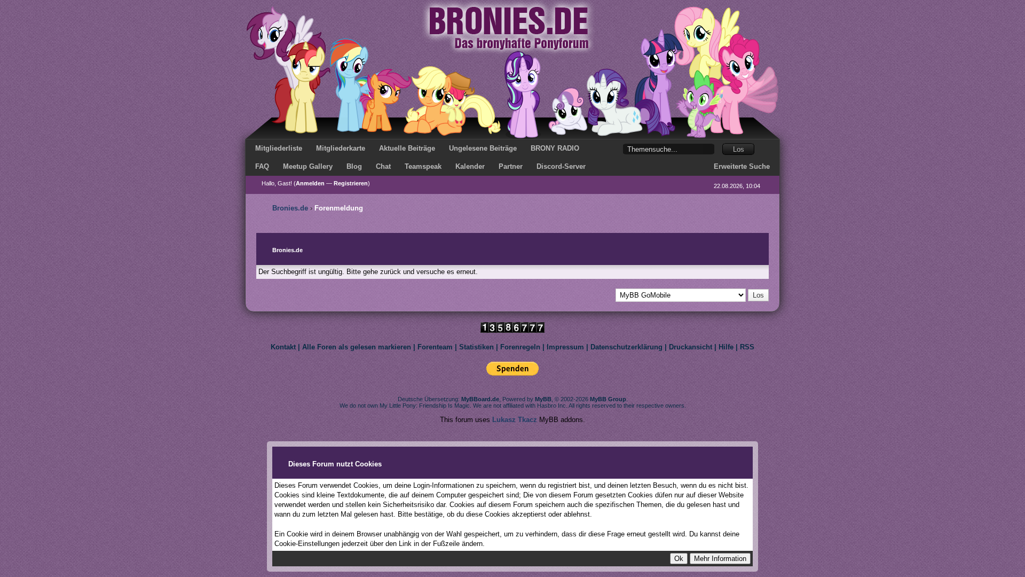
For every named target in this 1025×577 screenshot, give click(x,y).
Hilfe (726, 347)
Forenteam (435, 347)
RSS (747, 347)
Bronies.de (290, 208)
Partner (511, 166)
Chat (383, 166)
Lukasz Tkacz (514, 420)
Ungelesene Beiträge (483, 148)
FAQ (262, 166)
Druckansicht (690, 347)
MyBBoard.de (480, 399)
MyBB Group (608, 399)
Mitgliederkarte (340, 148)
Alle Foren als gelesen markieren (356, 347)
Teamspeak (423, 166)
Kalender (470, 166)
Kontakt (283, 347)
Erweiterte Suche (742, 166)
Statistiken (476, 347)
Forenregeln (520, 347)
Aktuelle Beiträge (407, 148)
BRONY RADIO (555, 148)
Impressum (565, 347)
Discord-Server (561, 166)
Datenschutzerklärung (626, 347)
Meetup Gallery (308, 166)
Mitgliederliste (278, 148)
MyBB (543, 399)
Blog (354, 166)
